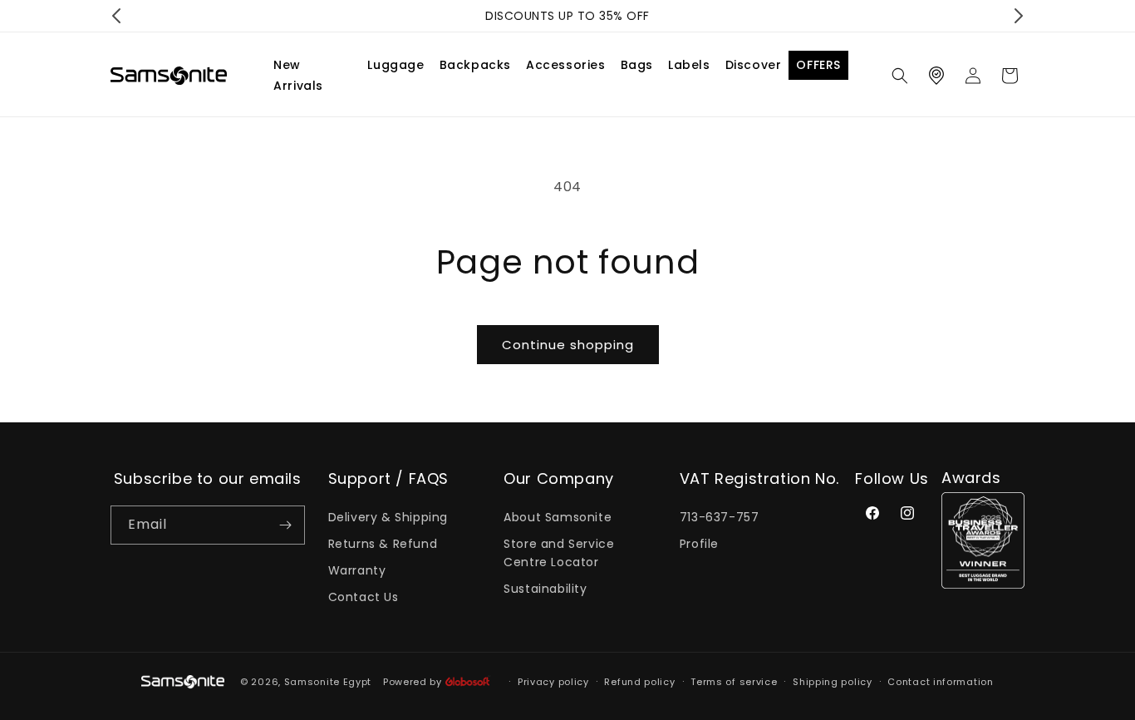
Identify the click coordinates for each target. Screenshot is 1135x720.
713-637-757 (719, 517)
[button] (900, 75)
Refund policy (639, 681)
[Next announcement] (1018, 16)
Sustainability (545, 588)
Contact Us (363, 597)
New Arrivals (298, 75)
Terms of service (733, 681)
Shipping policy (832, 681)
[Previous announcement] (116, 16)
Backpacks (475, 65)
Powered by (414, 681)
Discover (753, 65)
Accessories (566, 65)
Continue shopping (568, 344)
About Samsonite (558, 517)
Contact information (940, 681)
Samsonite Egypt (328, 681)
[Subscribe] (286, 525)
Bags (637, 65)
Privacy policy (553, 681)
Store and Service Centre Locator (559, 552)
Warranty (357, 570)
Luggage (395, 65)
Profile (699, 543)
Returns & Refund (383, 543)
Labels (689, 65)
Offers (818, 65)
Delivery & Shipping (388, 517)
